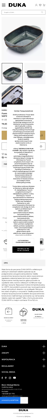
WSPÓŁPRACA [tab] (8, 359)
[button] (12, 73)
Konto (36, 5)
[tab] (23, 383)
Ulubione (40, 5)
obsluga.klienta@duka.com (12, 396)
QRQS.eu (27, 416)
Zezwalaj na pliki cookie (23, 249)
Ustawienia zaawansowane (23, 241)
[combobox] (23, 12)
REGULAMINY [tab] (8, 366)
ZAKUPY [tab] (5, 353)
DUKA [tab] (4, 346)
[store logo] (17, 5)
